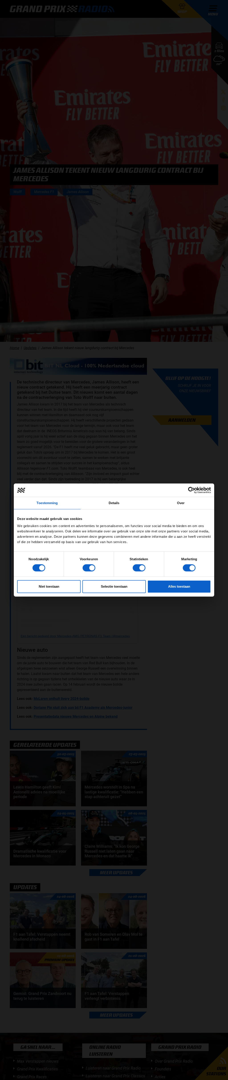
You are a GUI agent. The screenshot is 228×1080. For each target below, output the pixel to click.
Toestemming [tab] (47, 503)
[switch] (89, 567)
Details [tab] (114, 503)
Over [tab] (181, 503)
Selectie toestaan (114, 586)
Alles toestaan (179, 586)
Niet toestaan (49, 586)
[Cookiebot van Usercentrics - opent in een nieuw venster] (191, 490)
